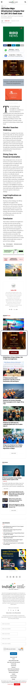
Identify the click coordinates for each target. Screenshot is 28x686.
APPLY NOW (14, 352)
